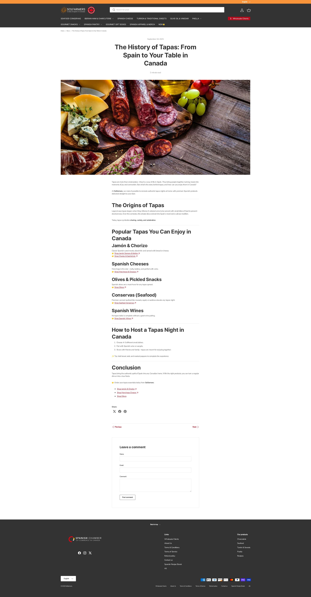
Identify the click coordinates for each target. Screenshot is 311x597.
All (165, 568)
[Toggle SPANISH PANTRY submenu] (101, 24)
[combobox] (167, 9)
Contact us (168, 560)
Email (122, 465)
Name (122, 454)
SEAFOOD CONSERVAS (71, 18)
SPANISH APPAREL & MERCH (142, 24)
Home (62, 31)
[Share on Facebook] (119, 411)
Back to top (154, 524)
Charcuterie (241, 539)
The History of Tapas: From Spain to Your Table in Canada (89, 31)
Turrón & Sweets (243, 547)
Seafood (240, 543)
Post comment (127, 497)
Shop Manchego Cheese (126, 392)
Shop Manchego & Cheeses (125, 272)
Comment (123, 476)
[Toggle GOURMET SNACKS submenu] (79, 24)
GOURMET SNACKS (69, 24)
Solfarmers (69, 586)
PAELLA (195, 18)
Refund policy (169, 556)
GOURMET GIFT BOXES (116, 24)
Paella (239, 551)
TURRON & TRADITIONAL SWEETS (152, 18)
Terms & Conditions (171, 547)
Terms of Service (170, 551)
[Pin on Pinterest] (125, 411)
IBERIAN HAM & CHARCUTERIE (98, 18)
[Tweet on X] (114, 411)
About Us (168, 543)
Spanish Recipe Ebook (173, 564)
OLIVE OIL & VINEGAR (179, 18)
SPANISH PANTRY (92, 24)
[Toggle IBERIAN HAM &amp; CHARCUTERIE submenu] (113, 18)
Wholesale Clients (171, 539)
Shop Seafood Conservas (124, 303)
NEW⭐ (162, 24)
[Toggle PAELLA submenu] (200, 18)
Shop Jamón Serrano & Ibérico (126, 253)
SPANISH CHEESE (125, 18)
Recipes (240, 556)
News (68, 31)
